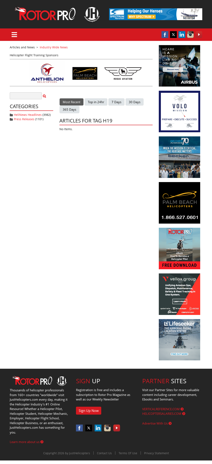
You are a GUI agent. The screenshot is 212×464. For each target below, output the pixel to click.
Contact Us (104, 453)
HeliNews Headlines (28, 115)
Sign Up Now (89, 410)
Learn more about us (25, 442)
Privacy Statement (156, 453)
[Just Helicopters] (56, 14)
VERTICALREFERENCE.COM (161, 409)
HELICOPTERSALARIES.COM (162, 413)
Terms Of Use (128, 453)
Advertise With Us (155, 423)
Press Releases (24, 119)
